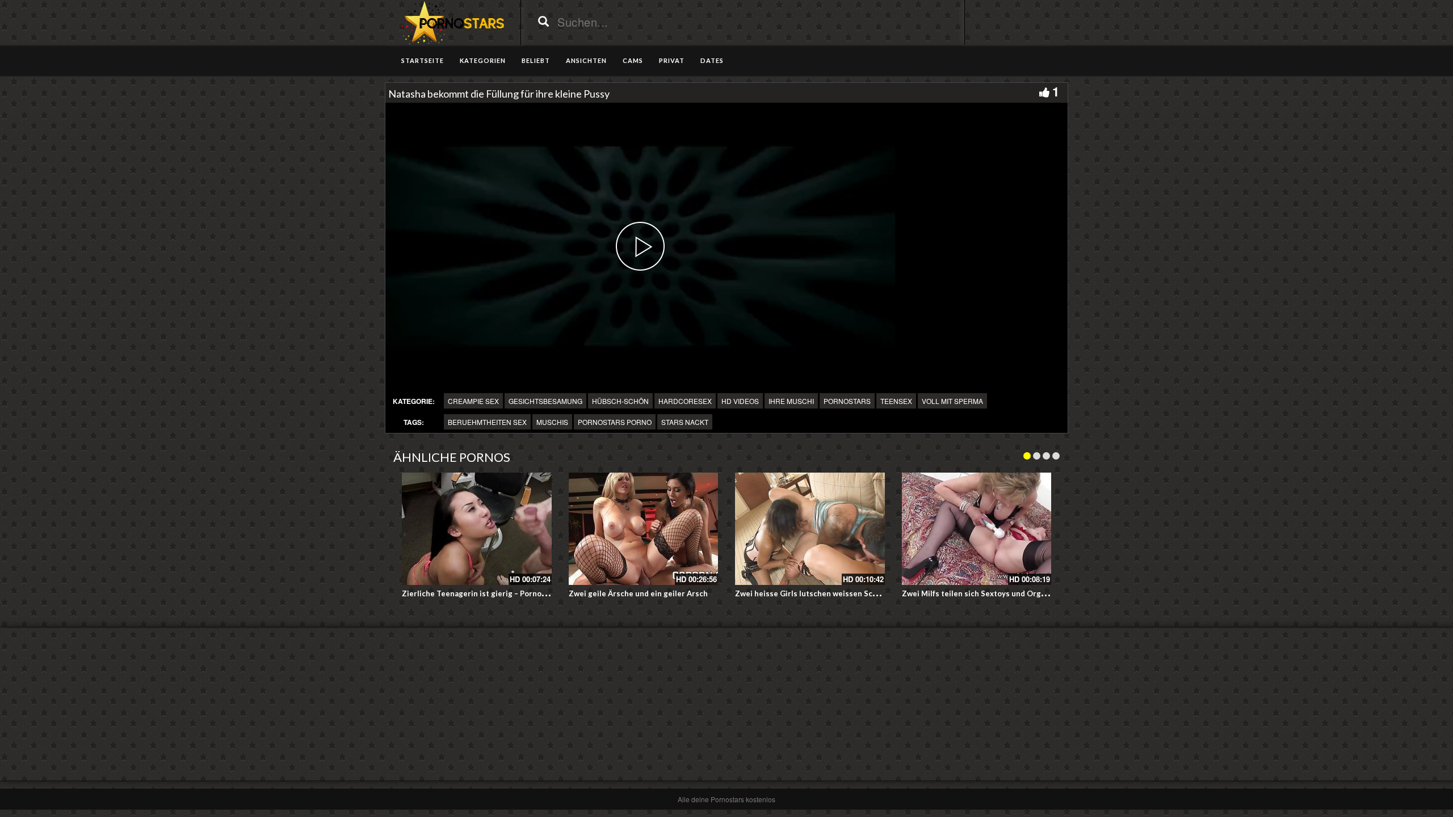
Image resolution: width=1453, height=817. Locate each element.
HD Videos (740, 401)
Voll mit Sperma (952, 401)
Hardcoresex (685, 401)
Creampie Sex (473, 401)
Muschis (552, 422)
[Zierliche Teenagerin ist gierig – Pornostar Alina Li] (477, 529)
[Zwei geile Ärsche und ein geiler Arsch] (644, 529)
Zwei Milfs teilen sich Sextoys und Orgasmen (983, 593)
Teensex (896, 401)
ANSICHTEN (586, 60)
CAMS (633, 60)
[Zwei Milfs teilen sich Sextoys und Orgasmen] (977, 529)
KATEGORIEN (483, 60)
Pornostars (847, 401)
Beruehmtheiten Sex (487, 422)
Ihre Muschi (791, 401)
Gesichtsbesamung (545, 401)
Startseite (422, 60)
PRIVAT (671, 60)
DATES (712, 60)
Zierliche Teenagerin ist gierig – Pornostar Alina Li (493, 593)
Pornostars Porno (615, 422)
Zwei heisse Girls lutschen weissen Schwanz (815, 593)
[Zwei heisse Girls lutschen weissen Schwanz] (810, 529)
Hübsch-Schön (620, 401)
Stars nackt (684, 422)
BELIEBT (536, 60)
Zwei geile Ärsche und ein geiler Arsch (638, 593)
